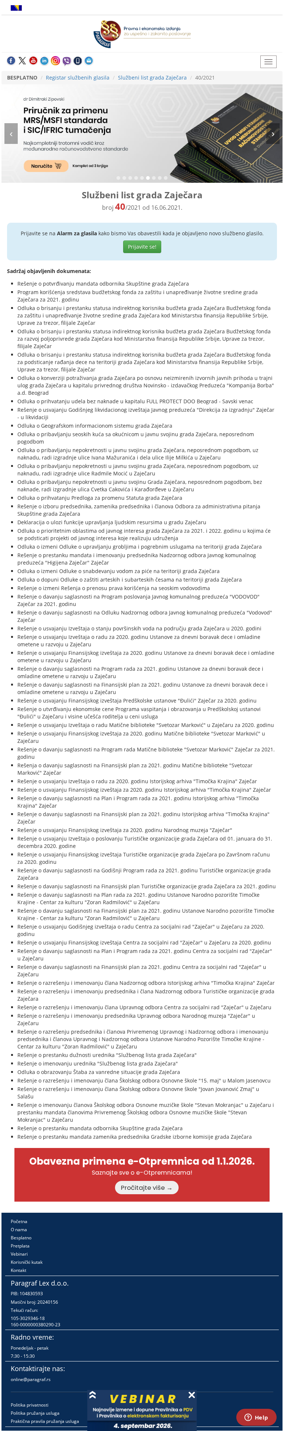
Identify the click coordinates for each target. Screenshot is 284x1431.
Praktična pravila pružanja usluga (45, 1421)
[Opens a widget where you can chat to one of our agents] (256, 1418)
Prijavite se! (142, 246)
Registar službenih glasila (77, 77)
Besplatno (21, 1238)
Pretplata (20, 1246)
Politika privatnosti (29, 1405)
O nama (19, 1229)
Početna (19, 1221)
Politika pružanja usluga (35, 1413)
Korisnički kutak (27, 1262)
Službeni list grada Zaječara (152, 77)
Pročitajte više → (147, 1187)
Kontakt (18, 1270)
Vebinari (19, 1254)
